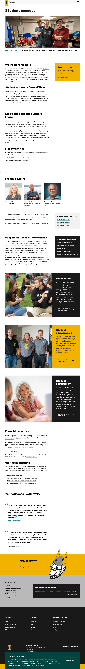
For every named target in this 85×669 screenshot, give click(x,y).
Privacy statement (10, 624)
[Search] (10, 2)
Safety (33, 627)
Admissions (71, 2)
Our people (68, 50)
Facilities (61, 50)
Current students (57, 624)
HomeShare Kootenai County (15, 475)
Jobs (6, 621)
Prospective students (59, 621)
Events (33, 630)
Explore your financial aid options (14, 451)
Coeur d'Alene (14, 50)
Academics (24, 50)
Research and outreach (49, 50)
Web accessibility (10, 627)
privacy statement (38, 665)
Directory (33, 621)
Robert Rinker (22, 163)
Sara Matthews (27, 158)
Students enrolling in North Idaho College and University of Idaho (22, 435)
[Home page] (6, 3)
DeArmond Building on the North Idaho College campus (25, 223)
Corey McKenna (24, 160)
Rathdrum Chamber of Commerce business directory (21, 483)
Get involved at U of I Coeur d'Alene (64, 360)
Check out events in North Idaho (63, 414)
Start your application (26, 567)
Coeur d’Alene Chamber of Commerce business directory (22, 478)
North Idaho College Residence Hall (20, 468)
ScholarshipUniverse (31, 456)
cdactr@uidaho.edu (15, 588)
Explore (59, 2)
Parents (55, 627)
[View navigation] (78, 2)
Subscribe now (71, 594)
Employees (56, 630)
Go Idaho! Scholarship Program (15, 442)
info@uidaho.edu (30, 651)
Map (32, 624)
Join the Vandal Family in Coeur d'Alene (64, 309)
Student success (34, 50)
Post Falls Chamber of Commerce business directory (21, 480)
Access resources (63, 77)
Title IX (7, 630)
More (76, 50)
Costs (64, 2)
